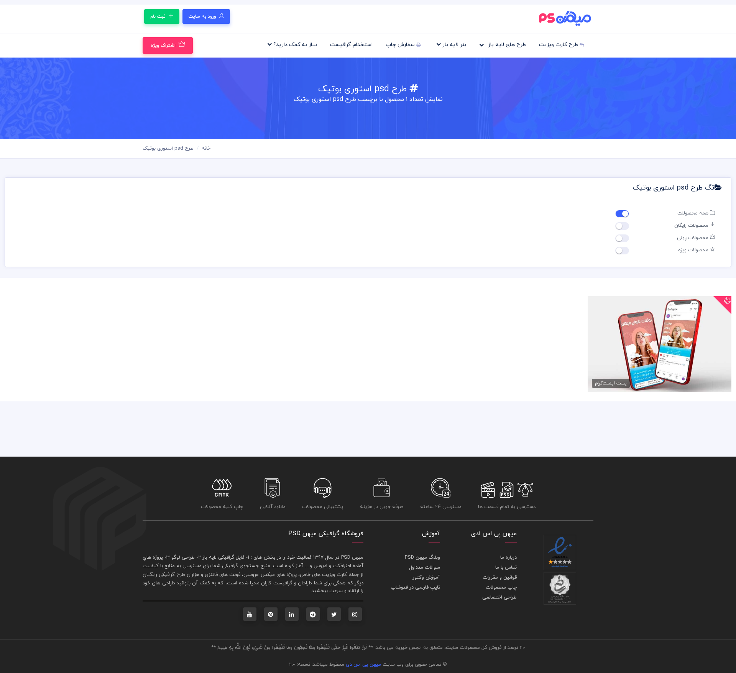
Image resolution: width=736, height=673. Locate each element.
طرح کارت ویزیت (559, 44)
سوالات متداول (424, 567)
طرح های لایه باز (506, 44)
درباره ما (508, 557)
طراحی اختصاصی (499, 597)
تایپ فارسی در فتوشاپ (415, 587)
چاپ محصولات (501, 587)
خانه (206, 148)
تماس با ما (506, 567)
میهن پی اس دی (363, 664)
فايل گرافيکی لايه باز (223, 557)
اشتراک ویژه (163, 45)
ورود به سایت (203, 16)
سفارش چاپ (401, 44)
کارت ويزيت (334, 574)
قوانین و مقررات (500, 577)
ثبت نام (158, 16)
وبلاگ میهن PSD (422, 557)
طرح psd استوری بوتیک (168, 148)
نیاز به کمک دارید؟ (294, 44)
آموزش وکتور (426, 577)
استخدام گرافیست (351, 44)
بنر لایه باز (453, 44)
